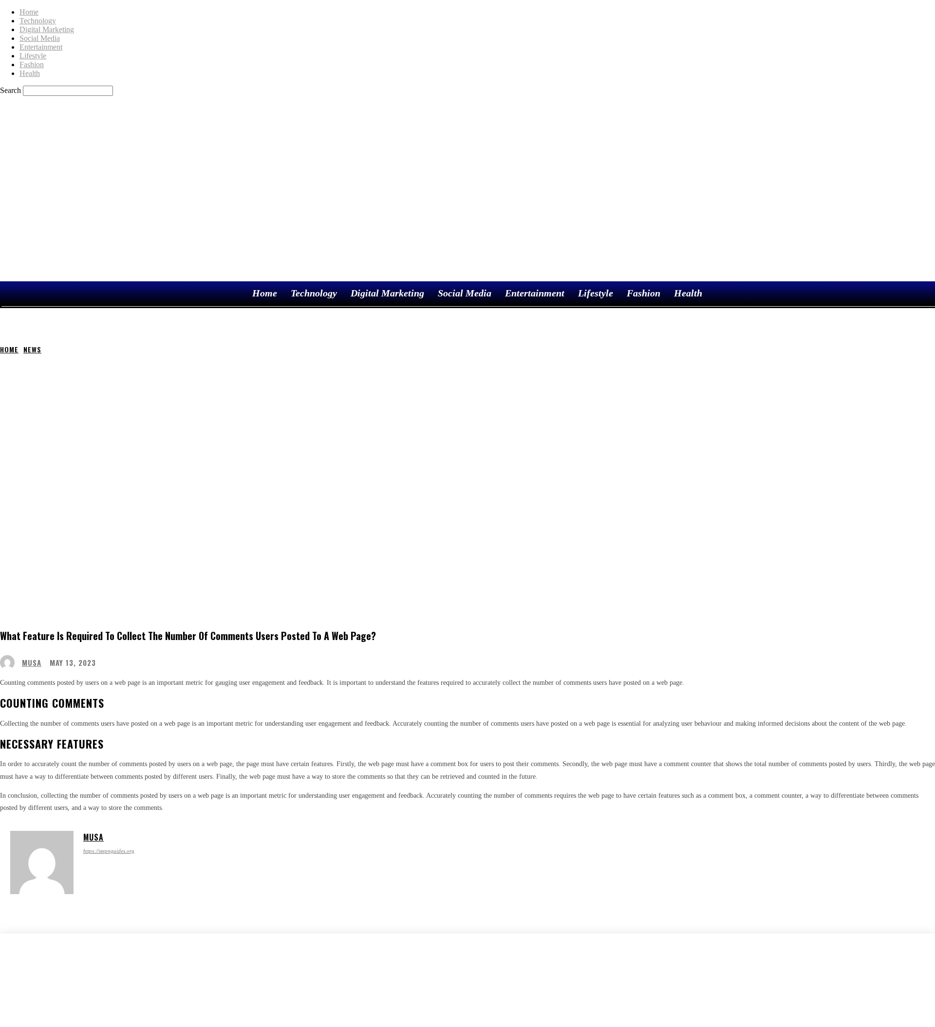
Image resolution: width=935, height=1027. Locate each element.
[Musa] (9, 662)
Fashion (31, 64)
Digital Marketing (46, 29)
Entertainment (40, 47)
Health (29, 73)
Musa (31, 662)
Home (28, 12)
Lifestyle (32, 56)
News (32, 349)
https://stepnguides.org (108, 851)
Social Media (39, 38)
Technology (37, 21)
